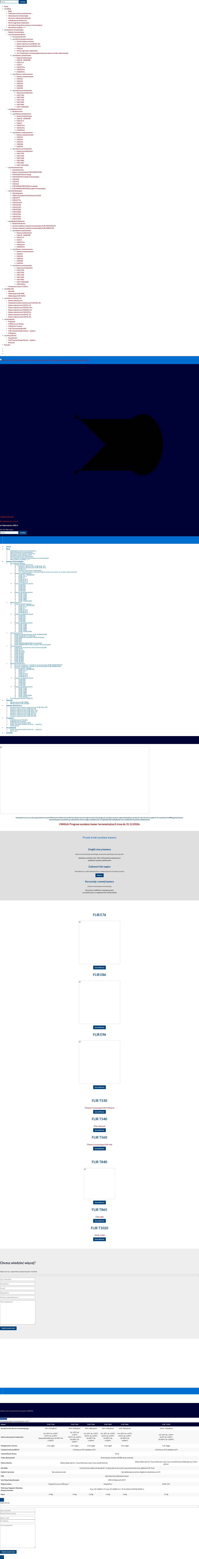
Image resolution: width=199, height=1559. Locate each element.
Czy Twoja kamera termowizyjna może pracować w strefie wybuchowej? (42, 53)
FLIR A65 (15, 184)
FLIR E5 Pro (21, 67)
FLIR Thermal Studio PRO (17, 328)
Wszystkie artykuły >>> (16, 27)
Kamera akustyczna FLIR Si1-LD (19, 305)
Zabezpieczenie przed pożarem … (20, 13)
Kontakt (7, 345)
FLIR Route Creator (15, 326)
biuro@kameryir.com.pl (9, 521)
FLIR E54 (20, 81)
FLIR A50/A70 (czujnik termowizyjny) (25, 177)
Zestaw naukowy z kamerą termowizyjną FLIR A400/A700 (33, 228)
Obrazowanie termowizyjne (18, 16)
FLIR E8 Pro (21, 72)
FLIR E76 (20, 83)
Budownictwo (17, 109)
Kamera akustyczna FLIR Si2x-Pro (29, 46)
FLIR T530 (20, 95)
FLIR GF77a (16, 200)
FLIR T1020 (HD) (23, 107)
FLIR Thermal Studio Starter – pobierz (22, 331)
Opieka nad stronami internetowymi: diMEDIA (16, 1411)
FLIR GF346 (16, 219)
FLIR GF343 (16, 216)
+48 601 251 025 (6, 517)
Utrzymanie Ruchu (18, 34)
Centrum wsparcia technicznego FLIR (12, 1385)
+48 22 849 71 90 (5, 1366)
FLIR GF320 (16, 207)
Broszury (11, 342)
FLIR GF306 (16, 205)
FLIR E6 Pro (21, 69)
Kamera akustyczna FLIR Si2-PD (19, 317)
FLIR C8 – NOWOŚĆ (24, 60)
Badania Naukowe (18, 221)
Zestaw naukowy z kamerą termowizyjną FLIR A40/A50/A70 (34, 226)
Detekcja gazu (17, 191)
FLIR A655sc (21, 284)
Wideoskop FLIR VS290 (16, 296)
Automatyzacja (17, 167)
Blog (9, 9)
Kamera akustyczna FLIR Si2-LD (19, 314)
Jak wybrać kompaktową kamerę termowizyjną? (25, 25)
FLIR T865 (20, 104)
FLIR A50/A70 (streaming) (21, 174)
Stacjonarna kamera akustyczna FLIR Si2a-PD (24, 303)
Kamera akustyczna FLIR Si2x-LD (28, 44)
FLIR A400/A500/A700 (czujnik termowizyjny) (29, 188)
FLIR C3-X (20, 62)
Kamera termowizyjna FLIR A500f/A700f (27, 172)
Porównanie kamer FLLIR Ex (18, 286)
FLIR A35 (15, 181)
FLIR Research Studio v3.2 (17, 20)
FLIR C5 (19, 65)
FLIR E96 (20, 88)
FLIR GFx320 (17, 202)
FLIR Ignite (12, 333)
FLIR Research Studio (16, 324)
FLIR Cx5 (20, 48)
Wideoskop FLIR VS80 (16, 293)
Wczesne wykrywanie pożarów (19, 18)
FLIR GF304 (16, 214)
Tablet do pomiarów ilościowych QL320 (26, 195)
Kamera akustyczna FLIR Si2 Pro (19, 312)
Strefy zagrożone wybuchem (18, 23)
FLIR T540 (20, 97)
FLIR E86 (20, 86)
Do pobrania (12, 335)
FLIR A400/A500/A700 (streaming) (24, 186)
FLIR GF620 (16, 209)
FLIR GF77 (16, 198)
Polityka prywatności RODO (9, 1383)
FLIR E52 (20, 79)
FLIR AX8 (15, 179)
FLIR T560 (20, 100)
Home (6, 6)
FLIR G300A (16, 212)
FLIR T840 (20, 102)
